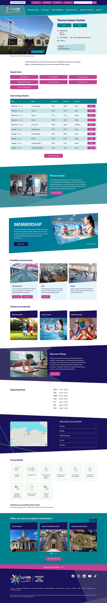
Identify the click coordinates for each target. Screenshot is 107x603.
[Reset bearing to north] (45, 441)
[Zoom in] (45, 437)
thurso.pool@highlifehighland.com (82, 37)
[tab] (51, 553)
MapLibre (30, 444)
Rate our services (60, 588)
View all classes (56, 192)
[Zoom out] (45, 439)
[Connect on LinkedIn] (84, 576)
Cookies (84, 588)
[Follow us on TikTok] (95, 576)
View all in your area (53, 558)
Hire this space (27, 297)
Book (79, 25)
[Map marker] (29, 434)
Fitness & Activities (33, 10)
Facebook (62, 40)
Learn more (21, 244)
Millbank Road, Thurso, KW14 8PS (71, 421)
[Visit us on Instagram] (78, 576)
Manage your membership (23, 588)
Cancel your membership (36, 588)
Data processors (91, 588)
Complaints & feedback (49, 588)
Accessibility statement (15, 589)
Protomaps (35, 444)
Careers (74, 588)
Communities (45, 10)
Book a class (47, 2)
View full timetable (53, 156)
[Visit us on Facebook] (73, 576)
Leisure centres (18, 56)
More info (16, 297)
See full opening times (64, 48)
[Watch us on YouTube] (89, 576)
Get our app (68, 588)
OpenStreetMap (41, 444)
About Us (99, 10)
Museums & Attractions (87, 10)
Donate (57, 2)
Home (11, 56)
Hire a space (68, 2)
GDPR (79, 588)
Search (94, 2)
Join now (36, 2)
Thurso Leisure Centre (28, 56)
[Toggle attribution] (46, 444)
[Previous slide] (91, 520)
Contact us (12, 588)
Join (64, 25)
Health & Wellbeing (57, 10)
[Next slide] (95, 520)
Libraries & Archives (72, 10)
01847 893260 (64, 37)
